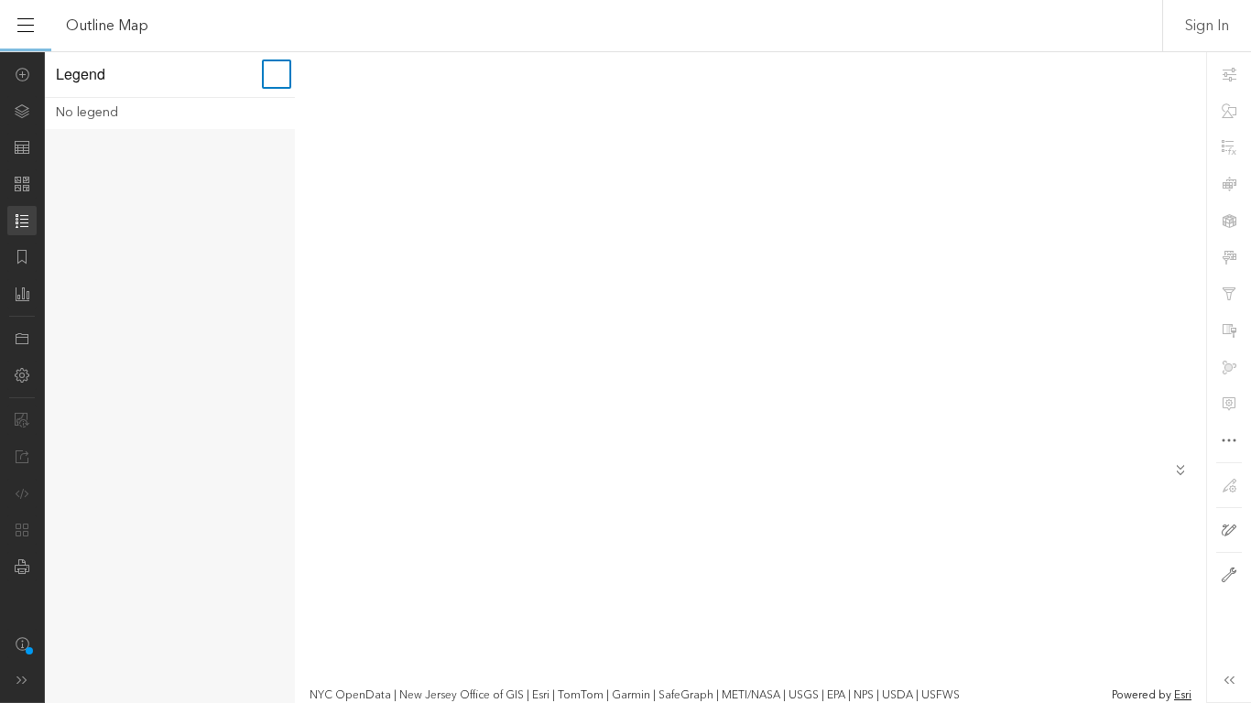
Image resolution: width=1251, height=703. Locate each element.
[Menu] (25, 25)
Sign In (1207, 25)
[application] (625, 377)
